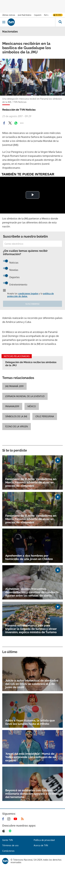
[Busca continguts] (60, 22)
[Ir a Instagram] (9, 819)
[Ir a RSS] (23, 819)
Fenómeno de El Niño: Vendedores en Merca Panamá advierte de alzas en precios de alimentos (30, 482)
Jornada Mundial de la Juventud (25, 396)
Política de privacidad (44, 840)
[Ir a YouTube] (16, 819)
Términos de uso (10, 845)
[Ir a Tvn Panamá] (31, 22)
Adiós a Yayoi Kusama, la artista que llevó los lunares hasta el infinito (30, 722)
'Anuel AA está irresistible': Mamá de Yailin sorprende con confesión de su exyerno (30, 757)
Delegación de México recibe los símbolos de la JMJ (30, 364)
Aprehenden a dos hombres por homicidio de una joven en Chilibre (29, 557)
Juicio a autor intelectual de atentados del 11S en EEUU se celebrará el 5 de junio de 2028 (31, 684)
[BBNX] (5, 861)
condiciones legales (28, 293)
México (32, 406)
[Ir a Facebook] (3, 819)
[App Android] (10, 831)
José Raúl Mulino (24, 15)
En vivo (58, 15)
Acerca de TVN (41, 845)
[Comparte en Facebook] (4, 123)
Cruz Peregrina (44, 416)
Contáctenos (8, 851)
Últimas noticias (8, 15)
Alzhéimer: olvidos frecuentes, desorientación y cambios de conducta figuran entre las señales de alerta (31, 592)
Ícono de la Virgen (16, 426)
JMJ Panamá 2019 (14, 386)
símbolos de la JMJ (16, 416)
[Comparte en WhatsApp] (16, 123)
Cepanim (37, 15)
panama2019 (12, 406)
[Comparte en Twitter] (10, 123)
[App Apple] (4, 831)
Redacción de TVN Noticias (19, 109)
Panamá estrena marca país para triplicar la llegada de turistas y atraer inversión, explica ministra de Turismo (31, 629)
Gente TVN (7, 840)
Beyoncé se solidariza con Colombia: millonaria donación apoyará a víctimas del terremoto (32, 794)
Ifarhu (46, 15)
